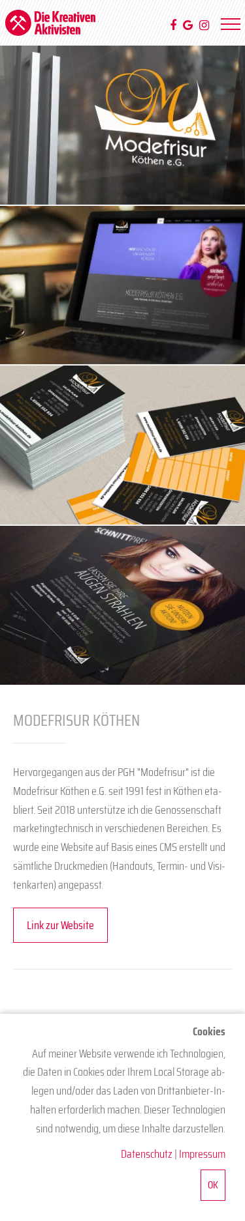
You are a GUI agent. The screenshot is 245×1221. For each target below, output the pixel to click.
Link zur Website (60, 925)
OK (213, 1185)
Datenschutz (146, 1154)
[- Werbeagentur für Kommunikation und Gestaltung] (50, 23)
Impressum (202, 1154)
